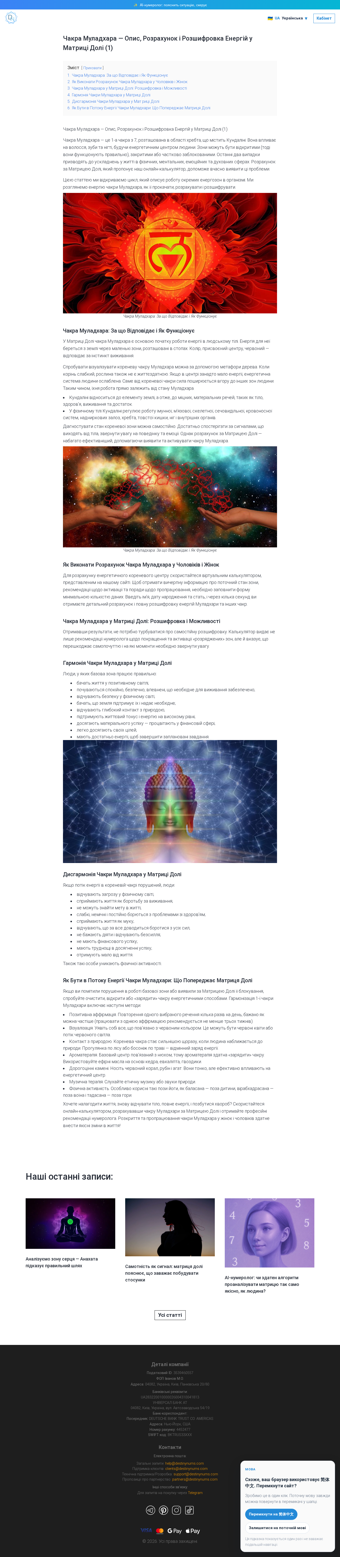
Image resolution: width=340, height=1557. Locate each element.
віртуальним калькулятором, (232, 575)
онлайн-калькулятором (87, 1111)
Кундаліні (236, 140)
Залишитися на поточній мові (277, 1528)
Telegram (195, 1493)
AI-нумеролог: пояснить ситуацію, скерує (173, 5)
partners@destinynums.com (195, 1479)
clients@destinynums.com (186, 1469)
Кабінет (324, 18)
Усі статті (170, 1315)
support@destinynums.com (195, 1474)
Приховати (92, 68)
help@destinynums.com (184, 1463)
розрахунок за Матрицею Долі (226, 433)
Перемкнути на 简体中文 (271, 1514)
